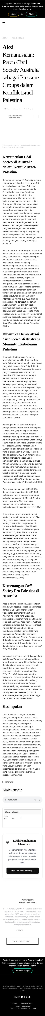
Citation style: (6, 817)
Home (4, 38)
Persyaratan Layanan (20, 1009)
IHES (34, 1009)
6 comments (17, 109)
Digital (31, 14)
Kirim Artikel (27, 1004)
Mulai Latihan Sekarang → (22, 870)
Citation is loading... (13, 812)
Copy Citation (10, 823)
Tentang (14, 1004)
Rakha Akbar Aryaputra (15, 115)
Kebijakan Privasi (22, 1006)
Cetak (13, 14)
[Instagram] (22, 982)
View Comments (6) (21, 941)
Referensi (9, 782)
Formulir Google (23, 970)
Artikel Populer (18, 38)
